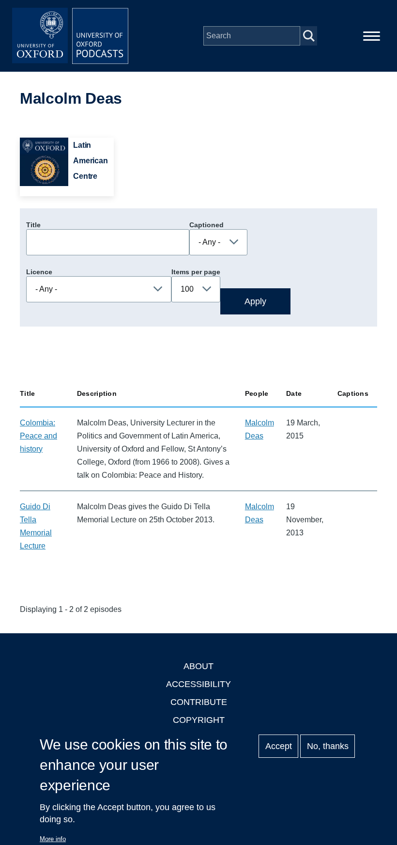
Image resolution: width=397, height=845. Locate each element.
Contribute (198, 702)
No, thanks (328, 746)
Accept (278, 746)
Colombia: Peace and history (38, 436)
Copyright (199, 720)
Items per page (195, 272)
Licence (39, 272)
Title (33, 225)
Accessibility (198, 684)
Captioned (206, 225)
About (198, 666)
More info (53, 839)
